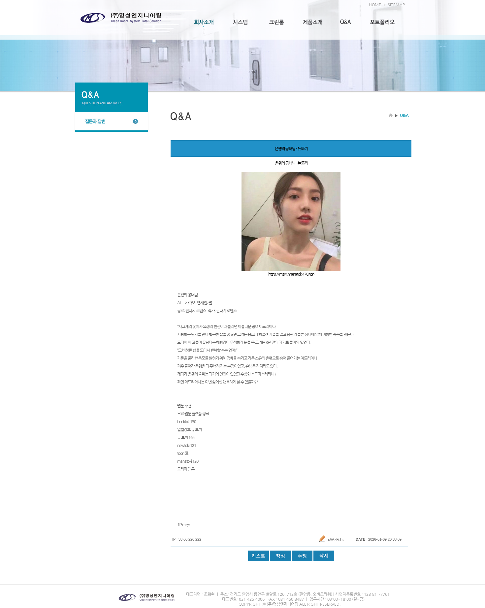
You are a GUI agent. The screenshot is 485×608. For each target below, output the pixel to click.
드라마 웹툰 (185, 469)
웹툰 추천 (184, 405)
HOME (375, 4)
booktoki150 (186, 421)
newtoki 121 (186, 445)
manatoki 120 (187, 461)
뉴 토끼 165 (185, 437)
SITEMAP (396, 4)
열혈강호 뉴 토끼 (189, 429)
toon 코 (182, 453)
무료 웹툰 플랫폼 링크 (193, 413)
